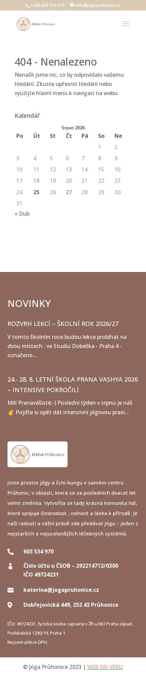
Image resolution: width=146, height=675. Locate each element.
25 (36, 192)
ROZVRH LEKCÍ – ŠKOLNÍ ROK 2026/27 (62, 324)
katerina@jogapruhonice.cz (61, 590)
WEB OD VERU (105, 667)
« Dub (22, 213)
